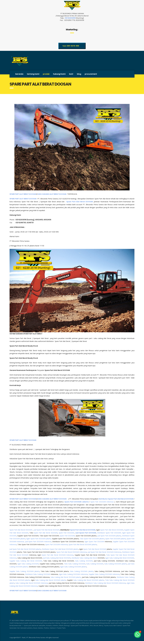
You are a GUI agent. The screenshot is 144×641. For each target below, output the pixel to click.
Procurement (91, 74)
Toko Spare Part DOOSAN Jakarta (92, 539)
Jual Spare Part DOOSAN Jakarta (109, 536)
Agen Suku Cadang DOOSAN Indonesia (73, 574)
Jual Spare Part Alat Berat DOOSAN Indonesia (104, 552)
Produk (46, 74)
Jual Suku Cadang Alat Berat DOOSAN (57, 558)
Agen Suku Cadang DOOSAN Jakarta (73, 567)
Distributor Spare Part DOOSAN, (109, 533)
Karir (71, 74)
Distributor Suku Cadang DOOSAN (37, 574)
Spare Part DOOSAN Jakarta (77, 502)
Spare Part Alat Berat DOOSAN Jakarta (83, 544)
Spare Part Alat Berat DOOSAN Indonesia (71, 552)
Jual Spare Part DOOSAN (85, 533)
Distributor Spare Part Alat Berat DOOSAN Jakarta (60, 549)
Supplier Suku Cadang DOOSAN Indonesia (104, 574)
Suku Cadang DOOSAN (84, 561)
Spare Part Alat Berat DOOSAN (21, 530)
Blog (79, 74)
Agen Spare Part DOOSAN (94, 541)
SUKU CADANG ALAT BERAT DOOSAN (51, 194)
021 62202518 (70, 18)
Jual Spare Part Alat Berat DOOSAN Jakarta (25, 549)
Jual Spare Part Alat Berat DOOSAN (47, 530)
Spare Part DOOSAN (66, 533)
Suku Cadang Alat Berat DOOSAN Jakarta (66, 577)
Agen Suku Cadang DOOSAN (28, 564)
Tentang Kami (33, 74)
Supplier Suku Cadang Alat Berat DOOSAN (26, 561)
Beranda (19, 74)
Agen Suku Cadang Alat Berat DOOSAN (119, 558)
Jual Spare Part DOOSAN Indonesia (38, 541)
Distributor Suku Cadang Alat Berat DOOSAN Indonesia (105, 583)
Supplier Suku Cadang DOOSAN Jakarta (24, 571)
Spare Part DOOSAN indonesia (102, 502)
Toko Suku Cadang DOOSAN (74, 564)
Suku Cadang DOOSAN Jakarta (115, 564)
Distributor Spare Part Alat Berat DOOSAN (116, 499)
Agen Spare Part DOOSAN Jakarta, (39, 539)
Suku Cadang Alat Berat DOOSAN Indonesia (32, 583)
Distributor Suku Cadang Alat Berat (84, 558)
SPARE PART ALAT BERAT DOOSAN (23, 194)
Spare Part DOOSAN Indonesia (56, 544)
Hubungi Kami (59, 74)
